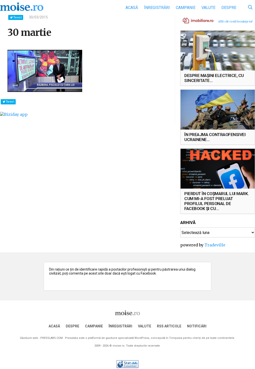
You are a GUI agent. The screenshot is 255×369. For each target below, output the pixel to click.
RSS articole (169, 326)
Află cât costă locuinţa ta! (235, 21)
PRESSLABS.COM (51, 338)
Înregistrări (157, 7)
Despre (228, 7)
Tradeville (214, 244)
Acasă (132, 7)
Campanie (185, 7)
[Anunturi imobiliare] (195, 20)
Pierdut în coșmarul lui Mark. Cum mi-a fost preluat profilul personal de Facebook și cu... (216, 201)
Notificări (196, 326)
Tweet (17, 17)
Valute (208, 7)
